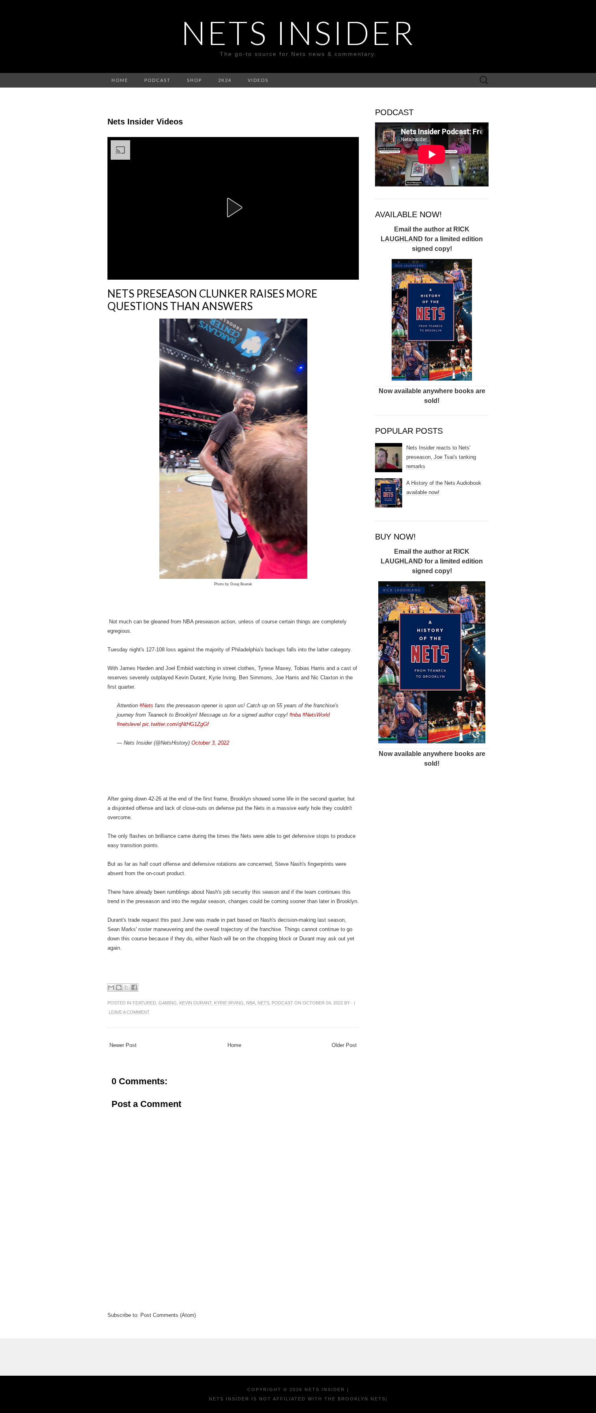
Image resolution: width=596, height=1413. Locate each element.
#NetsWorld (316, 715)
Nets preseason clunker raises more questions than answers (212, 300)
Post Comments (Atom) (168, 1315)
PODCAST (157, 80)
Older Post (344, 1045)
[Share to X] (126, 987)
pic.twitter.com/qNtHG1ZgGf (175, 724)
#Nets (146, 705)
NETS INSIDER (298, 32)
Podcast (282, 1002)
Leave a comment (129, 1012)
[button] (233, 208)
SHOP (194, 80)
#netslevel (129, 724)
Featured (144, 1002)
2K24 (225, 80)
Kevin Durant (195, 1002)
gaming (168, 1002)
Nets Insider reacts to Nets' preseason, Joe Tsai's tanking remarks (441, 457)
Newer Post (123, 1045)
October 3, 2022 (210, 743)
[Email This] (111, 987)
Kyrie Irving (229, 1002)
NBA (250, 1002)
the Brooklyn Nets (354, 1398)
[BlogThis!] (119, 987)
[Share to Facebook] (134, 987)
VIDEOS (258, 80)
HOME (119, 80)
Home (234, 1045)
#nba (295, 715)
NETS (263, 1002)
